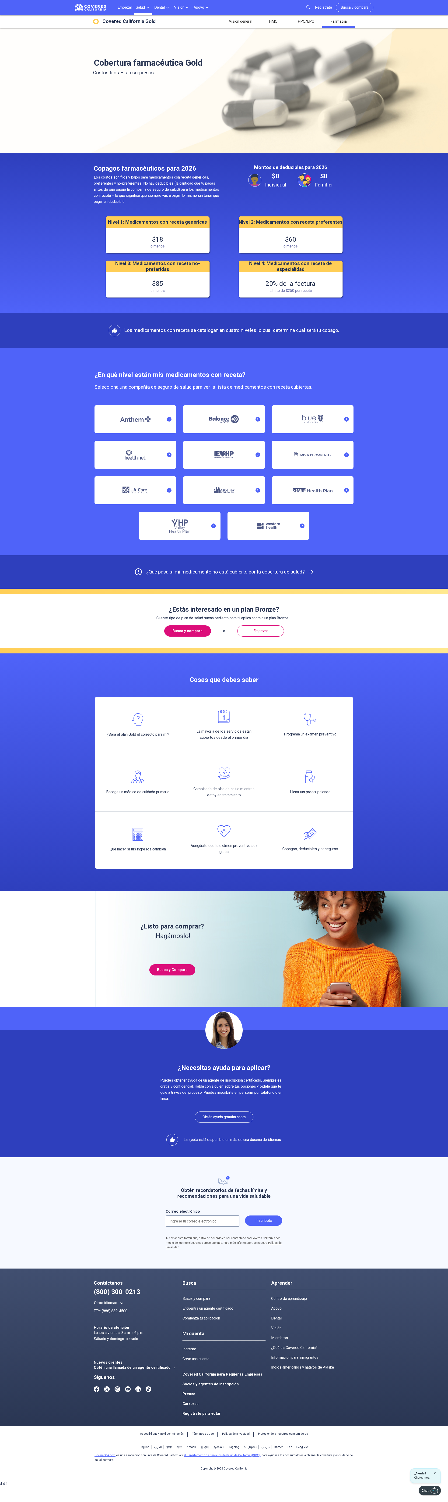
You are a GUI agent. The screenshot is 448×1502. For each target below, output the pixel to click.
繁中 (169, 1447)
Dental (276, 1318)
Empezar (260, 631)
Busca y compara (196, 1298)
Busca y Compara (172, 970)
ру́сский (219, 1447)
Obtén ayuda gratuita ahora (224, 1117)
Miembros (279, 1338)
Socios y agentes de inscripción (210, 1384)
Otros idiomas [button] (109, 1303)
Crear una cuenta (195, 1359)
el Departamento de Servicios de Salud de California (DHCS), (222, 1455)
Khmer (278, 1447)
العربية (158, 1447)
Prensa (188, 1394)
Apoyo (276, 1308)
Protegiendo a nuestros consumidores (283, 1433)
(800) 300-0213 (117, 1292)
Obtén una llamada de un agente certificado (134, 1367)
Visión (276, 1328)
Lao (289, 1447)
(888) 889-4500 (114, 1311)
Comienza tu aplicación (201, 1318)
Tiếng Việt (302, 1447)
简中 (179, 1447)
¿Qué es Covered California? (294, 1347)
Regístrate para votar (201, 1413)
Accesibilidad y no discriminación (162, 1433)
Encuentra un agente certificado (207, 1308)
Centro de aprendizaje (289, 1298)
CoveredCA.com (105, 1455)
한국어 (204, 1447)
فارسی (265, 1447)
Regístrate (323, 7)
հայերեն (250, 1447)
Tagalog (234, 1447)
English (144, 1447)
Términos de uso (203, 1433)
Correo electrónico (183, 1211)
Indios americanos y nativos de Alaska (302, 1367)
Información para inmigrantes (294, 1357)
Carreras (190, 1404)
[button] (143, 7)
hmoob (191, 1447)
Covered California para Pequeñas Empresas (222, 1374)
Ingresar (189, 1349)
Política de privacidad (236, 1433)
